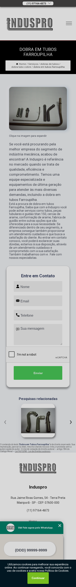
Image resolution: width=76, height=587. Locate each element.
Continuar (38, 578)
